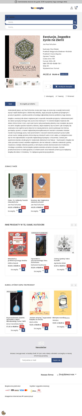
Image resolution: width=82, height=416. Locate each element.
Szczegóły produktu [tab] (27, 104)
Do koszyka (20, 211)
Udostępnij (50, 96)
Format (56, 68)
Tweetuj (60, 96)
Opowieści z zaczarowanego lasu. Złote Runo (39, 260)
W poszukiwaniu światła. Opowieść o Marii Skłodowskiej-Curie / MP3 (16, 319)
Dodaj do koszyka (63, 86)
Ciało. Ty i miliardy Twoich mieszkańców (18, 201)
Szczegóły (12, 211)
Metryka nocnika (59, 318)
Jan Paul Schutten (49, 44)
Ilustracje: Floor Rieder (51, 49)
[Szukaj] (75, 22)
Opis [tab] (10, 104)
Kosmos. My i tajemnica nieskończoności (40, 201)
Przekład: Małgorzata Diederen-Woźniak (57, 52)
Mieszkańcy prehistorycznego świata (17, 259)
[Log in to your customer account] (71, 8)
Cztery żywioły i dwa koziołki (62, 259)
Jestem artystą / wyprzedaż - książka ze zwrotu (41, 318)
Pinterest (71, 96)
